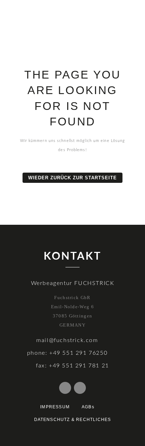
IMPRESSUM (55, 406)
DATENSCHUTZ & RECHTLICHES (72, 419)
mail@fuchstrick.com (67, 340)
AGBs (88, 406)
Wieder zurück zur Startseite (72, 177)
